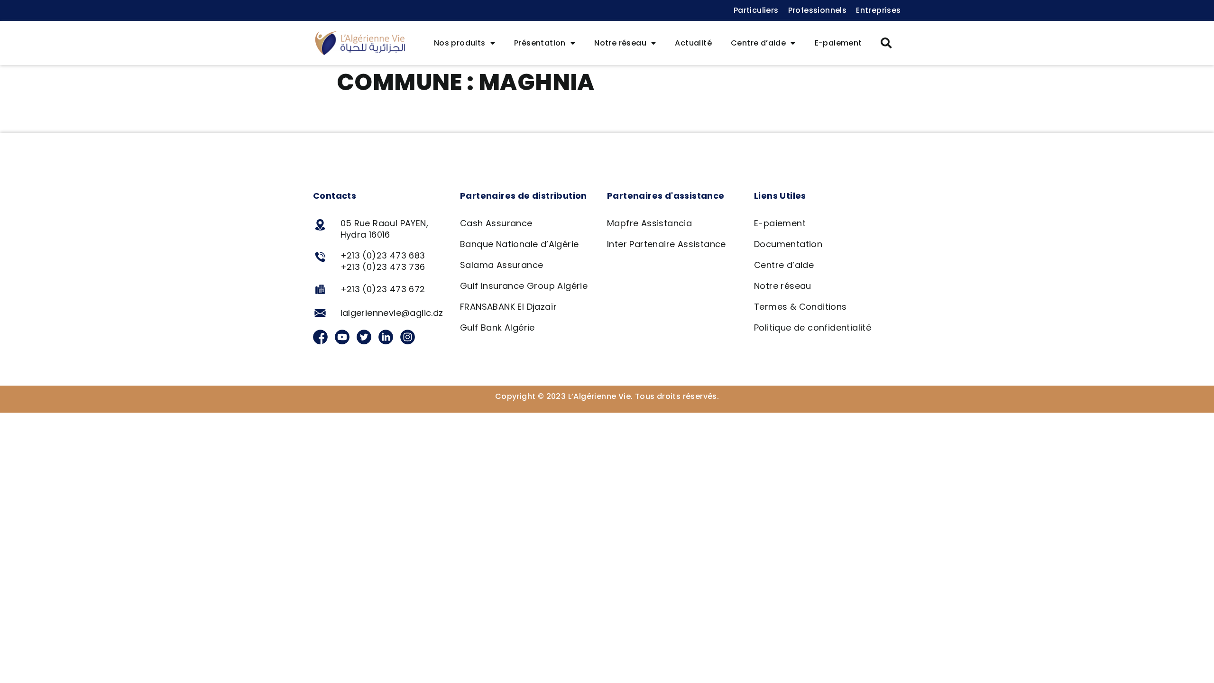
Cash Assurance (496, 223)
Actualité (693, 42)
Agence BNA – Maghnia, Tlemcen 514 (431, 117)
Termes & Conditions (800, 307)
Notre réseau (620, 42)
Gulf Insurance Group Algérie (524, 286)
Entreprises (878, 10)
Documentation (788, 244)
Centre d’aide (758, 42)
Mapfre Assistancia (649, 223)
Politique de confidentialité (812, 327)
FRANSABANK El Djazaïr (508, 307)
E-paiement (838, 42)
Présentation (540, 42)
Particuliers (756, 10)
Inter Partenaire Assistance (666, 244)
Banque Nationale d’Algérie (519, 244)
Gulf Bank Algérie (497, 327)
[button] (886, 43)
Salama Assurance (501, 265)
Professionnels (817, 10)
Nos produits (460, 42)
